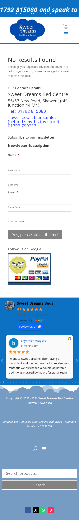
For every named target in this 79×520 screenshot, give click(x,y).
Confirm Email (16, 221)
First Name (14, 170)
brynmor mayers (33, 341)
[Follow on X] (36, 510)
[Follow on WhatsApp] (43, 510)
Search (39, 484)
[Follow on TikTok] (51, 510)
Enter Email (14, 207)
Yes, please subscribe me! (35, 234)
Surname (13, 184)
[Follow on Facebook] (28, 510)
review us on (28, 326)
